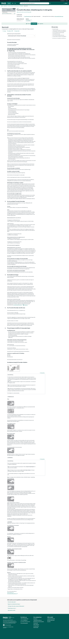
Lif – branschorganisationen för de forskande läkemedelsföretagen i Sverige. (10, 622)
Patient (9, 3)
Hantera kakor (35, 627)
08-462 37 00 (25, 618)
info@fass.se (25, 620)
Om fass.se (35, 618)
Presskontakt (35, 623)
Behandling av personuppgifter (38, 621)
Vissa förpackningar (27, 16)
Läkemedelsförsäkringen (59, 16)
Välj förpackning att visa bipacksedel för (14, 33)
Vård (12, 3)
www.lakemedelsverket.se (17, 305)
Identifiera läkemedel (50, 620)
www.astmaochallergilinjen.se (12, 593)
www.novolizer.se (10, 592)
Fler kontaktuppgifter (24, 623)
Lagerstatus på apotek (51, 618)
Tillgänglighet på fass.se (37, 620)
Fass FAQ (48, 621)
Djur (15, 3)
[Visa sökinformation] (50, 3)
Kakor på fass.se (36, 624)
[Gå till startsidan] (4, 3)
